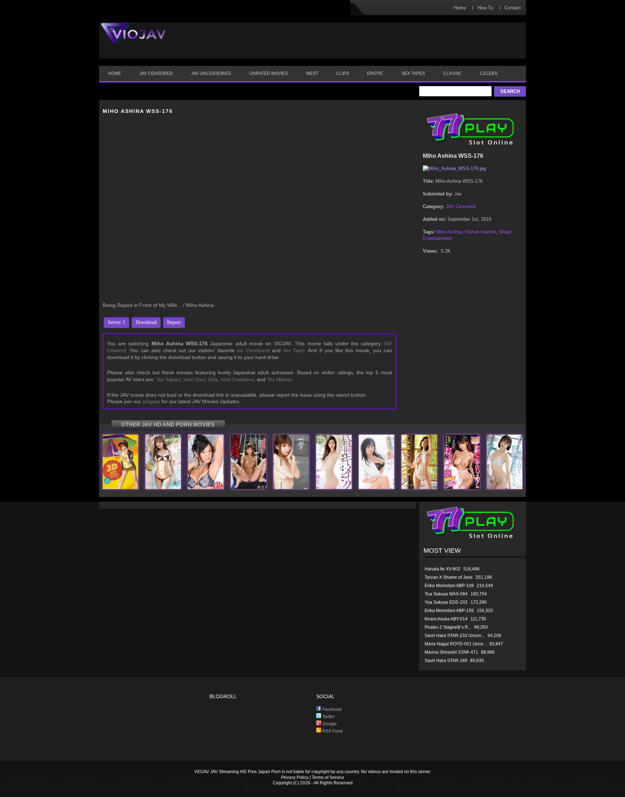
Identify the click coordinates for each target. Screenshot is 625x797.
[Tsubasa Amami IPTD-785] (120, 487)
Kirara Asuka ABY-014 (446, 618)
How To (485, 7)
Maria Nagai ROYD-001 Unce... (455, 643)
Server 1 (116, 322)
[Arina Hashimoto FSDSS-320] (504, 487)
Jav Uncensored (253, 350)
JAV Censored (461, 206)
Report (174, 322)
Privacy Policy (295, 777)
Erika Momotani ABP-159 (449, 610)
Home (460, 7)
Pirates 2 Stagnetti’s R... (448, 627)
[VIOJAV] (133, 39)
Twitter (328, 716)
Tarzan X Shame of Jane (449, 577)
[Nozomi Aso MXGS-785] (334, 487)
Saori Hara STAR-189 (446, 660)
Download (146, 322)
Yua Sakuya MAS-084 (446, 593)
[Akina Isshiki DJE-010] (291, 487)
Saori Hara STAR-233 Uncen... (455, 635)
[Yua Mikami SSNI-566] (462, 487)
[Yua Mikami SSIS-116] (163, 487)
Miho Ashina (449, 232)
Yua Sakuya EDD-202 (446, 602)
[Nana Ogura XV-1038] (206, 487)
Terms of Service (328, 777)
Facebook (331, 709)
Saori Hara (194, 379)
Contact (513, 7)
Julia (212, 379)
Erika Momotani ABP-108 (449, 585)
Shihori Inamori (480, 232)
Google (329, 723)
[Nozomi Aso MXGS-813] (248, 487)
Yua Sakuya (168, 379)
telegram (151, 401)
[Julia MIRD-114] (419, 487)
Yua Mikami (279, 379)
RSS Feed (332, 731)
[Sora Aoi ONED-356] (376, 487)
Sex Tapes (294, 350)
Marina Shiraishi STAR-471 (451, 652)
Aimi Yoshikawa (237, 379)
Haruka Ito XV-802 (442, 569)
